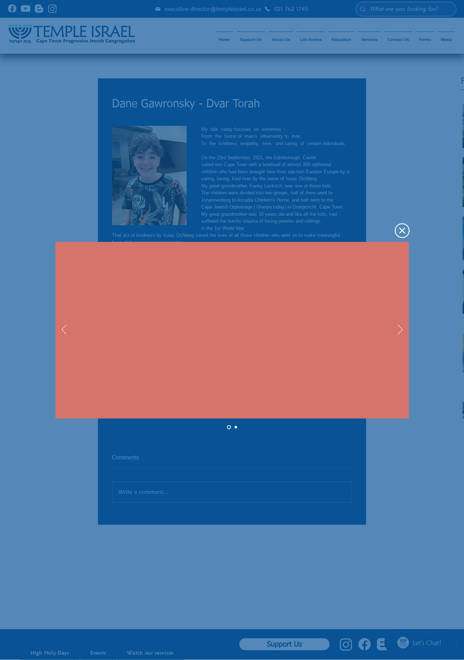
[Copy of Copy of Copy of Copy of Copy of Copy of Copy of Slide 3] (236, 427)
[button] (402, 230)
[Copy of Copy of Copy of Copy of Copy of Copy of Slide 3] (229, 427)
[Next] (400, 330)
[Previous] (64, 330)
